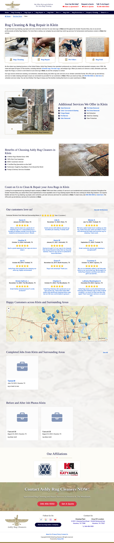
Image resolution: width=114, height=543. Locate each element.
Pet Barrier (64, 116)
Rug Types (27, 12)
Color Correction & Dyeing (69, 110)
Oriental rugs (46, 68)
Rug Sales (66, 12)
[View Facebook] (41, 519)
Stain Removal (65, 108)
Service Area (17, 16)
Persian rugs (55, 68)
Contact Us (64, 534)
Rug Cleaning (15, 12)
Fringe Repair (65, 113)
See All (105, 352)
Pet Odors (72, 60)
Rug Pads (50, 12)
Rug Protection (77, 12)
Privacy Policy (56, 534)
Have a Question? (71, 6)
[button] (45, 331)
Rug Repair (39, 12)
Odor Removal (65, 118)
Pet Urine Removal (93, 110)
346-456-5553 (104, 6)
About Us (104, 12)
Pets (57, 12)
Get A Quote (89, 6)
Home (7, 12)
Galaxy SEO (60, 539)
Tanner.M (11, 381)
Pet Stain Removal (93, 108)
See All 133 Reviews (101, 210)
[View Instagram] (50, 519)
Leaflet (79, 341)
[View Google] (45, 519)
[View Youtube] (55, 519)
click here (98, 76)
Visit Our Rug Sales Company (48, 525)
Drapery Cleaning (92, 12)
